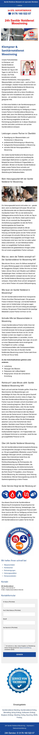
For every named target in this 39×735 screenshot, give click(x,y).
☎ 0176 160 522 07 (19, 13)
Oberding (17, 715)
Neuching (29, 715)
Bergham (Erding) (7, 715)
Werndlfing (7, 712)
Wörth (35, 715)
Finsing (19, 717)
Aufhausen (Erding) (28, 712)
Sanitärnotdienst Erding (28, 710)
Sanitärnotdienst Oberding (11, 710)
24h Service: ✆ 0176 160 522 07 (19, 732)
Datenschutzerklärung (25, 648)
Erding (23, 715)
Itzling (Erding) (16, 712)
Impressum (30, 725)
